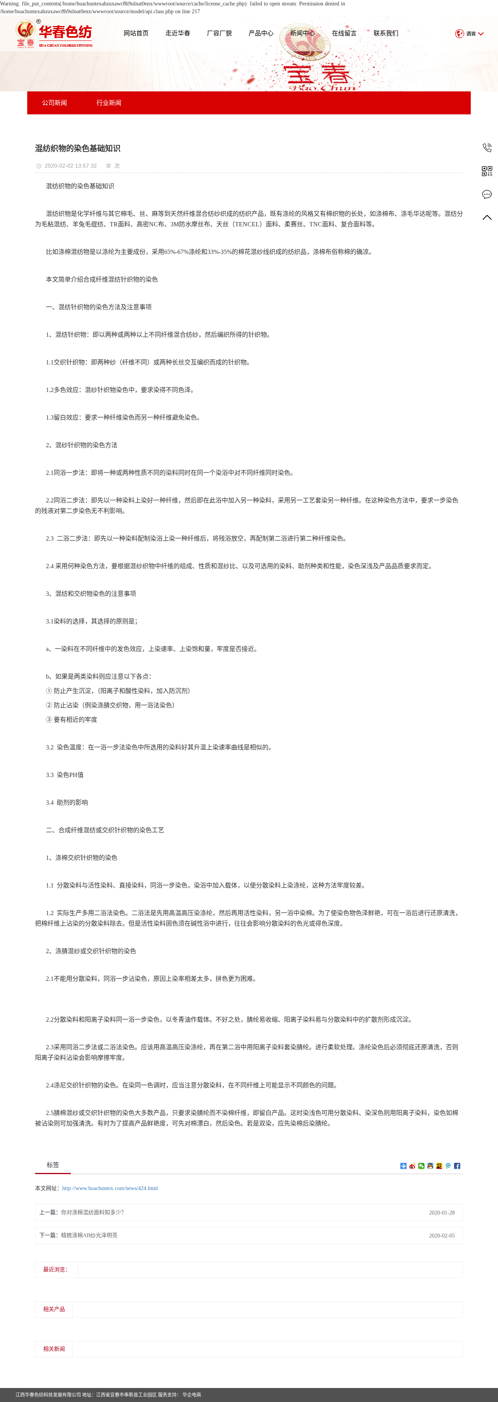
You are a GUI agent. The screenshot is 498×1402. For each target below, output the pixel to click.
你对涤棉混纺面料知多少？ (93, 1212)
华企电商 (191, 1395)
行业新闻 (108, 103)
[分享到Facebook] (457, 1166)
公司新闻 (54, 103)
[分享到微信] (421, 1166)
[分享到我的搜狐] (439, 1166)
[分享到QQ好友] (430, 1166)
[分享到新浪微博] (412, 1166)
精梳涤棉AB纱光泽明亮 (89, 1235)
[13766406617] (487, 148)
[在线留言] (487, 194)
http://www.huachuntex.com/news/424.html (110, 1188)
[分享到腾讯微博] (448, 1166)
